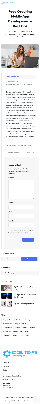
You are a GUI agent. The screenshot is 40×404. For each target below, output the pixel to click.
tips (22, 335)
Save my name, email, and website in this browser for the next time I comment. (21, 233)
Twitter (5, 370)
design (14, 145)
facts (29, 145)
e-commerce (8, 327)
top (28, 335)
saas (15, 335)
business (19, 320)
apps (11, 320)
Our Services (14, 397)
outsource (24, 331)
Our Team (22, 397)
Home (7, 397)
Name (11, 202)
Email (10, 212)
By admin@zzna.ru (13, 81)
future (33, 327)
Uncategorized (13, 77)
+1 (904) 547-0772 (9, 380)
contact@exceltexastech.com (12, 376)
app (10, 145)
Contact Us (29, 397)
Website (11, 221)
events (18, 327)
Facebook (6, 362)
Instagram (6, 366)
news (16, 331)
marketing (7, 331)
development (21, 145)
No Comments (28, 84)
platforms (7, 335)
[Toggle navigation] (35, 3)
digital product (21, 324)
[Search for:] (13, 259)
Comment (12, 177)
